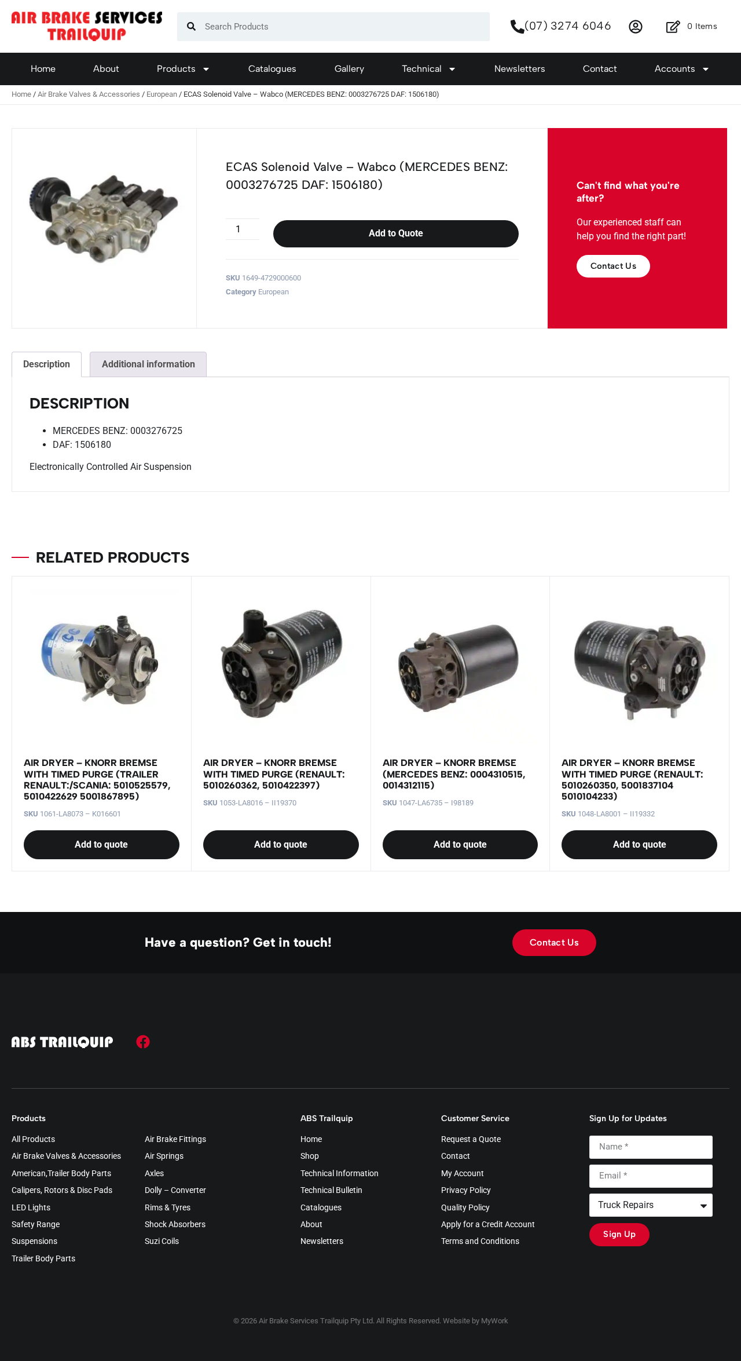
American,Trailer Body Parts (61, 1174)
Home (43, 68)
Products (176, 68)
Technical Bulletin (331, 1191)
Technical (422, 68)
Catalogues (272, 68)
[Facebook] (143, 1042)
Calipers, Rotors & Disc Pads (62, 1191)
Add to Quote (396, 233)
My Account (462, 1174)
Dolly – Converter (175, 1191)
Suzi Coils (162, 1242)
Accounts (675, 68)
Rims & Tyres (167, 1208)
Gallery (349, 68)
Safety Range (36, 1225)
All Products (33, 1140)
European (161, 94)
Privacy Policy (466, 1191)
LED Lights (31, 1208)
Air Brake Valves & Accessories (89, 94)
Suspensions (34, 1242)
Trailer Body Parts (43, 1259)
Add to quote (101, 844)
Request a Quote (471, 1140)
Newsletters (519, 68)
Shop (309, 1156)
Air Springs (164, 1156)
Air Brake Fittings (175, 1140)
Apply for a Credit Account (488, 1225)
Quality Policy (465, 1208)
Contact (600, 68)
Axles (154, 1174)
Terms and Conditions (480, 1242)
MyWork (494, 1320)
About (106, 68)
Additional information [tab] (148, 364)
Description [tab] (46, 364)
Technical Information (339, 1174)
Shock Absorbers (175, 1225)
